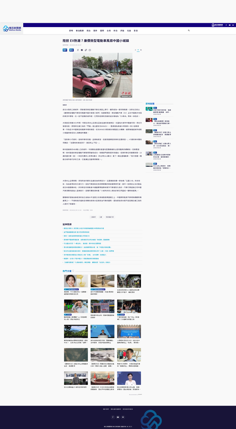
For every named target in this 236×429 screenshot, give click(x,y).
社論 (129, 30)
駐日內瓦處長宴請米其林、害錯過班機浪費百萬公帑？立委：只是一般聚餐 (89, 251)
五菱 (101, 217)
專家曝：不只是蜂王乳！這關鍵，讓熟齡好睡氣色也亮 (76, 293)
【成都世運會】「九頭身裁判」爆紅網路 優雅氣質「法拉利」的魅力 (87, 262)
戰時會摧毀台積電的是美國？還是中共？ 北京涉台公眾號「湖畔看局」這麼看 (76, 341)
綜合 (116, 30)
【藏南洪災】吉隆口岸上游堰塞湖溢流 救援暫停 (76, 365)
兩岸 (95, 30)
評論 (122, 30)
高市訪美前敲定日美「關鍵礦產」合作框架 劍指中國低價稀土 (102, 341)
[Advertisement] (118, 11)
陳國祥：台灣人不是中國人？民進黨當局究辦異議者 (81, 258)
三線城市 (93, 217)
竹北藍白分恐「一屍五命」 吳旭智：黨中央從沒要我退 (82, 243)
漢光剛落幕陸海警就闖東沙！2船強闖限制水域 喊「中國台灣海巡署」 (88, 247)
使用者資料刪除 (128, 409)
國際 (102, 30)
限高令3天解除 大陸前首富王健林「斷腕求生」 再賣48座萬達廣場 (128, 365)
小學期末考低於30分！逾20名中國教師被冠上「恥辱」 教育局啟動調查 (128, 341)
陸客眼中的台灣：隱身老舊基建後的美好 (102, 316)
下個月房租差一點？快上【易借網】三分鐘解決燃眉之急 (128, 318)
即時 (71, 30)
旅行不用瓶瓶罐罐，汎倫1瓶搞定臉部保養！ (102, 293)
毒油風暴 (80, 30)
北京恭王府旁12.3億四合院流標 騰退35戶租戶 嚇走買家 (129, 291)
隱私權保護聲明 (116, 409)
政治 (89, 30)
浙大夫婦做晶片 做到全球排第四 (75, 387)
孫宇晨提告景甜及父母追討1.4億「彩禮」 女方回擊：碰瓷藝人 (85, 255)
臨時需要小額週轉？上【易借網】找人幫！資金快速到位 (76, 318)
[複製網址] (85, 50)
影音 (136, 30)
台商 (109, 30)
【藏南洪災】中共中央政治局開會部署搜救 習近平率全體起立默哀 (102, 388)
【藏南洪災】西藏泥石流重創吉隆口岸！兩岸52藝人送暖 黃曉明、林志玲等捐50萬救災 (102, 365)
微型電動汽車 (110, 217)
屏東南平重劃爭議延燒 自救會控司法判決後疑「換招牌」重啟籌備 (86, 240)
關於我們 (106, 409)
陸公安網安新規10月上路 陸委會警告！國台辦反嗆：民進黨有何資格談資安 (129, 388)
